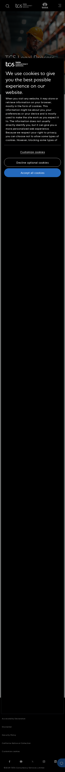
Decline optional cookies (32, 162)
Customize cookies (32, 152)
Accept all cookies (32, 172)
